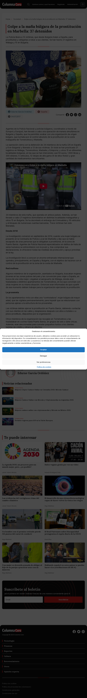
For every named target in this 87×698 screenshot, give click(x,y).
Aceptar (43, 349)
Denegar (43, 356)
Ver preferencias (43, 362)
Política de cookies (44, 367)
